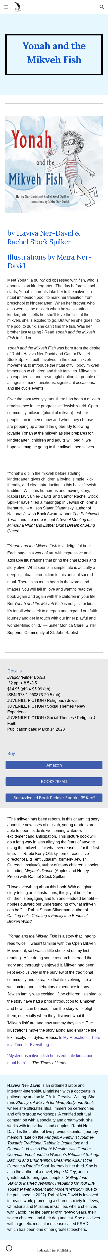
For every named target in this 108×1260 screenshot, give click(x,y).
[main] (54, 54)
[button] (6, 7)
